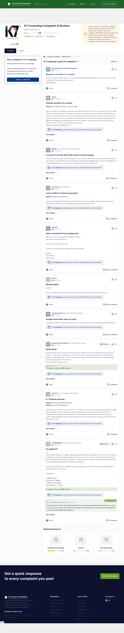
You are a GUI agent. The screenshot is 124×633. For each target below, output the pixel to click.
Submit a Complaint (109, 4)
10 (33, 36)
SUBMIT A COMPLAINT (23, 79)
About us (80, 613)
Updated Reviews (55, 613)
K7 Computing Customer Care (57, 502)
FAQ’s (84, 4)
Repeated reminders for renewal (60, 74)
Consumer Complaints (57, 600)
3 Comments (113, 219)
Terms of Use (82, 600)
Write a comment (111, 270)
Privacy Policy (82, 603)
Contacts (21, 51)
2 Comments (113, 178)
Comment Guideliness (84, 610)
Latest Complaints (55, 610)
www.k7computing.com (32, 30)
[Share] (112, 69)
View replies (50, 135)
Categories (72, 4)
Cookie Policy (82, 606)
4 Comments (113, 520)
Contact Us (81, 616)
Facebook (106, 600)
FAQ (79, 619)
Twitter (109, 600)
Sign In (94, 4)
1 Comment (113, 88)
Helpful (51, 88)
